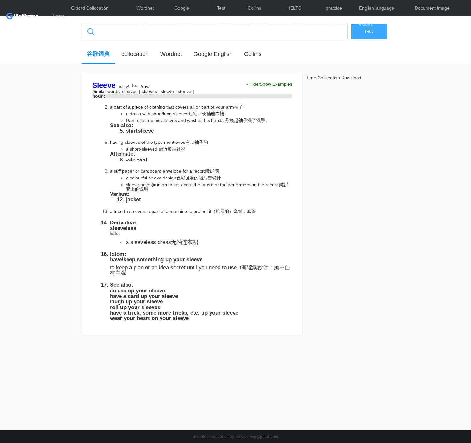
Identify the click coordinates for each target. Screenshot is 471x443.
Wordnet (171, 54)
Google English (213, 54)
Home (59, 16)
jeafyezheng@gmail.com (256, 436)
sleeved (130, 91)
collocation (135, 54)
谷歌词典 (98, 54)
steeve (185, 91)
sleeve (168, 91)
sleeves (150, 91)
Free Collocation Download (334, 77)
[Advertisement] (51, 171)
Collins (252, 54)
